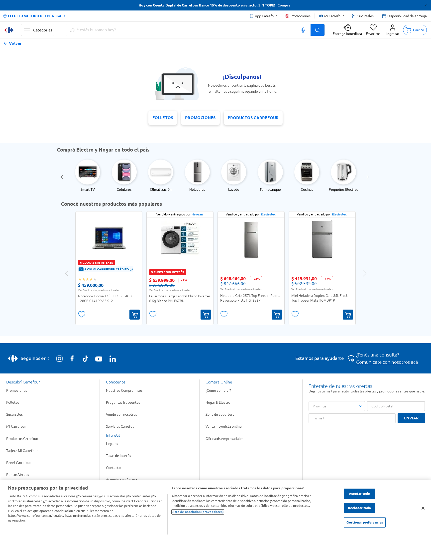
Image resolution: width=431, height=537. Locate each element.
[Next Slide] (368, 177)
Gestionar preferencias (364, 523)
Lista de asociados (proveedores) (198, 512)
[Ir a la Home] (9, 30)
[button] (392, 30)
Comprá (284, 5)
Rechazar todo (359, 508)
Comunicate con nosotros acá (387, 362)
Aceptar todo (359, 494)
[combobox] (195, 30)
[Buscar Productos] (317, 30)
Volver (15, 43)
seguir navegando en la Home (253, 91)
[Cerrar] (423, 508)
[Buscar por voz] (303, 29)
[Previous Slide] (62, 177)
